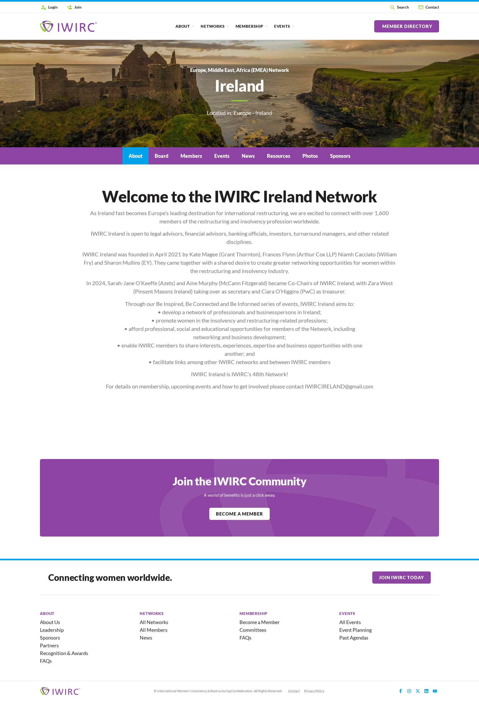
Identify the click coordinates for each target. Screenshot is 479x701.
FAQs (46, 661)
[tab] (136, 155)
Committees (253, 630)
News (146, 638)
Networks (213, 26)
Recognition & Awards (61, 653)
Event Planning (355, 630)
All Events (350, 622)
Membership (249, 26)
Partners (49, 645)
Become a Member (260, 622)
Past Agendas (353, 638)
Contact (294, 691)
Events (282, 26)
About (182, 26)
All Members (153, 630)
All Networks (154, 622)
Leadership (52, 630)
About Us (50, 622)
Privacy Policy (314, 691)
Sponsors (50, 638)
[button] (399, 7)
